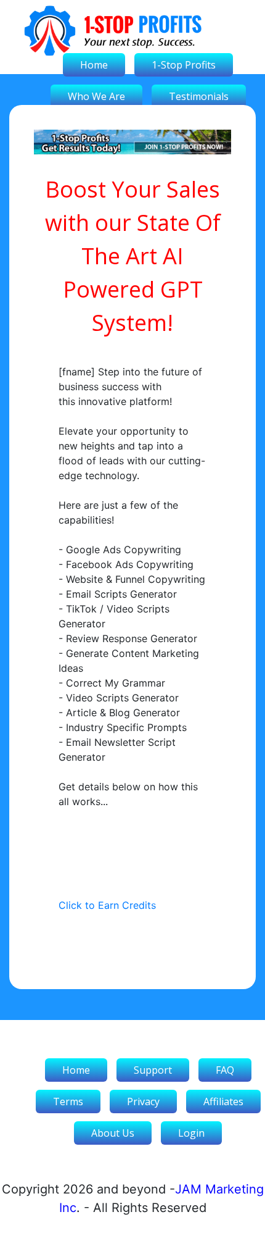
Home (94, 65)
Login (191, 1133)
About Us (112, 1133)
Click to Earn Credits (107, 905)
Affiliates (223, 1101)
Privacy (143, 1101)
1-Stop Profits (184, 65)
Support (153, 1070)
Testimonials (199, 96)
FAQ (225, 1070)
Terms (68, 1101)
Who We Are (96, 96)
